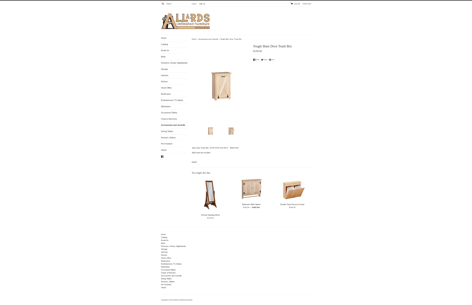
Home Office (166, 88)
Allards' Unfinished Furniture (182, 300)
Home (163, 38)
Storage (164, 69)
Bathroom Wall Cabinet (251, 204)
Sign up (202, 4)
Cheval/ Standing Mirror (210, 215)
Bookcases (166, 94)
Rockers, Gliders (168, 138)
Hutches (164, 75)
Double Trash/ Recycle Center (292, 204)
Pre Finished (166, 144)
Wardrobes (165, 106)
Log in (194, 4)
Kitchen (164, 82)
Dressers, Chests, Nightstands (174, 63)
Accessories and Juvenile (173, 125)
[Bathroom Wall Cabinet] (251, 189)
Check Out (307, 4)
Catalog (164, 44)
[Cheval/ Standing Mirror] (210, 194)
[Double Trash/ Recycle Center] (292, 189)
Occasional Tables (169, 113)
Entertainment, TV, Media (172, 100)
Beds (163, 57)
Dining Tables (167, 131)
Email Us (165, 50)
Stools (164, 150)
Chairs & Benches (169, 119)
